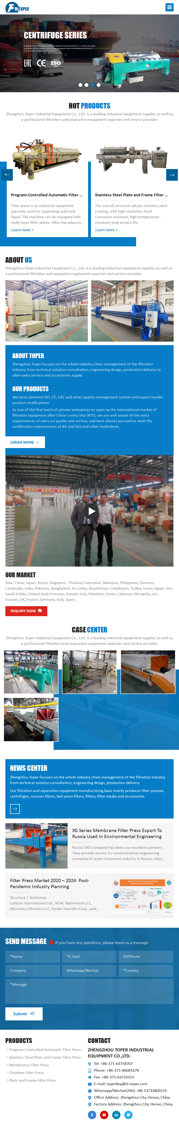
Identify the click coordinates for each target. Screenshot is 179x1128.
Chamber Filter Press (26, 1073)
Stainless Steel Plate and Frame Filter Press (45, 1057)
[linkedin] (116, 1115)
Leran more (22, 442)
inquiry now (23, 611)
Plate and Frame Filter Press (32, 1080)
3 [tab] (92, 85)
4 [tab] (98, 85)
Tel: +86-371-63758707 (113, 1064)
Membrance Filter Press (29, 1065)
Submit (20, 1014)
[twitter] (128, 1115)
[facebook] (92, 1115)
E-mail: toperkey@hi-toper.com (120, 1084)
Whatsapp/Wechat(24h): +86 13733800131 (130, 1091)
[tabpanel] (89, 53)
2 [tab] (86, 85)
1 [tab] (80, 85)
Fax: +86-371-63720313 (114, 1077)
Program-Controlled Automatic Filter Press (45, 1050)
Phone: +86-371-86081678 (116, 1070)
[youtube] (104, 1115)
